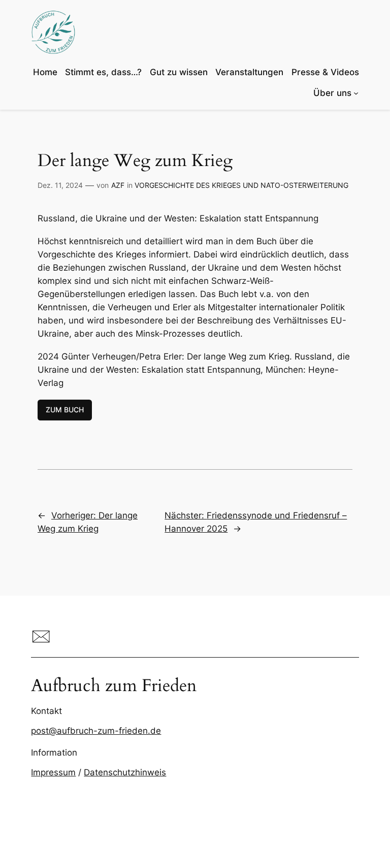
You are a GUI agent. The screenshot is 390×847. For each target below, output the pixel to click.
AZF (117, 185)
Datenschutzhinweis (125, 772)
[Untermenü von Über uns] (356, 92)
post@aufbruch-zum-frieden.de (96, 731)
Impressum (53, 772)
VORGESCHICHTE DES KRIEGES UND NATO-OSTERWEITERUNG (241, 185)
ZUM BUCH (65, 409)
